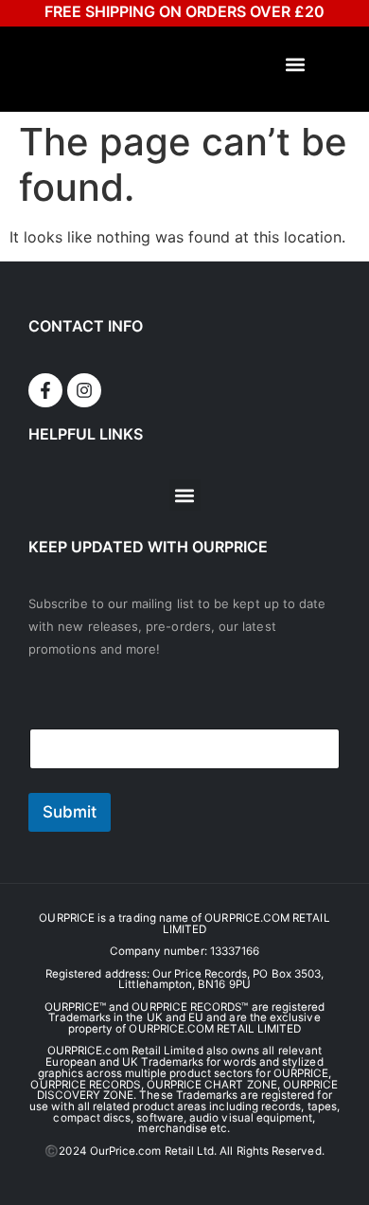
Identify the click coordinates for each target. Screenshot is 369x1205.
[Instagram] (84, 390)
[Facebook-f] (45, 390)
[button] (295, 65)
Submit (70, 811)
